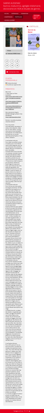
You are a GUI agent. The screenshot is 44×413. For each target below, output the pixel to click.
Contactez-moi (14, 72)
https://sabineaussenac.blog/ (13, 117)
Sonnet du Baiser (32, 31)
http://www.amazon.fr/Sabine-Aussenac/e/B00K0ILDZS (14, 102)
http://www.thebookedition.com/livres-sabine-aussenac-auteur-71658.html (14, 107)
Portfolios (33, 26)
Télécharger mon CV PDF (37, 17)
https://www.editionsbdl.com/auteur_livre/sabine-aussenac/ (14, 97)
